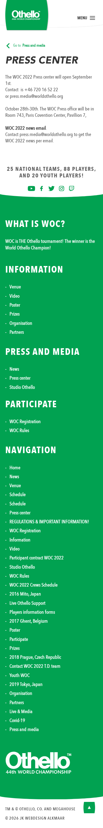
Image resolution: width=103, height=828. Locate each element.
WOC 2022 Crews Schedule (34, 585)
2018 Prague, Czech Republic (35, 657)
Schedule (18, 494)
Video (15, 296)
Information (20, 539)
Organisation (21, 323)
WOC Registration (25, 421)
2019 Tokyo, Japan (26, 684)
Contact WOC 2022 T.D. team (35, 666)
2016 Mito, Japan (25, 593)
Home (15, 467)
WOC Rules (19, 430)
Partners (17, 332)
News (14, 369)
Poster (15, 305)
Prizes (15, 314)
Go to (29, 45)
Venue (15, 286)
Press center (20, 378)
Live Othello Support (27, 603)
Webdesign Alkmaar (45, 818)
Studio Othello (22, 387)
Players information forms (32, 612)
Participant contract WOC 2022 (37, 557)
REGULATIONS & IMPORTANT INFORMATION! (49, 521)
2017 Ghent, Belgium (29, 621)
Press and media (24, 729)
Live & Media (21, 711)
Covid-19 (17, 720)
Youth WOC (20, 675)
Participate (19, 639)
